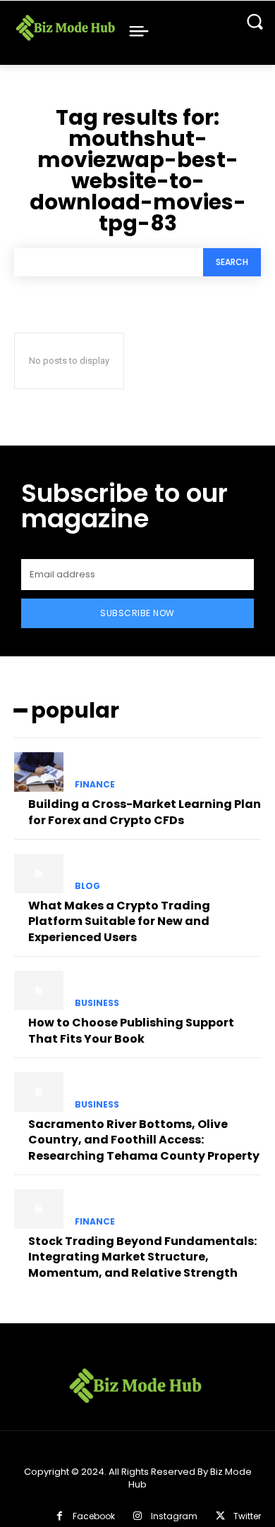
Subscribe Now (137, 613)
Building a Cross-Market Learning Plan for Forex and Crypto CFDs (144, 812)
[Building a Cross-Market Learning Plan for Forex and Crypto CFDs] (38, 772)
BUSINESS (97, 1003)
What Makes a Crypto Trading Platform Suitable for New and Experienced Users (119, 921)
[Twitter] (220, 1516)
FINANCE (95, 784)
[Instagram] (138, 1516)
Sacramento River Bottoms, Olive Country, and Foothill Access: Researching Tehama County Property (143, 1140)
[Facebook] (59, 1516)
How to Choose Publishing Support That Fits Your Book (131, 1030)
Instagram (174, 1516)
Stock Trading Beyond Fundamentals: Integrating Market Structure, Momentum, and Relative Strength (142, 1257)
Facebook (94, 1516)
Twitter (247, 1516)
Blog (87, 886)
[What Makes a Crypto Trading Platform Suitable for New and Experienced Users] (38, 873)
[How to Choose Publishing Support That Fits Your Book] (38, 990)
